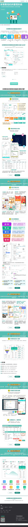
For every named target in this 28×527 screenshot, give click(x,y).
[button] (13, 79)
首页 (1, 510)
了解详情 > (4, 75)
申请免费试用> (22, 1)
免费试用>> (17, 175)
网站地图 (10, 510)
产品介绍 (4, 510)
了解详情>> (10, 175)
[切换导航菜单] (26, 1)
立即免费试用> (3, 9)
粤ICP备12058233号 (10, 524)
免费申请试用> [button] (14, 83)
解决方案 (7, 510)
